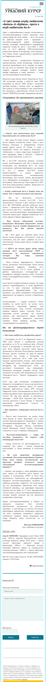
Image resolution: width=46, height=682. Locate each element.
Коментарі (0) (8, 580)
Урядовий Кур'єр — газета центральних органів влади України (23, 9)
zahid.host (24, 679)
